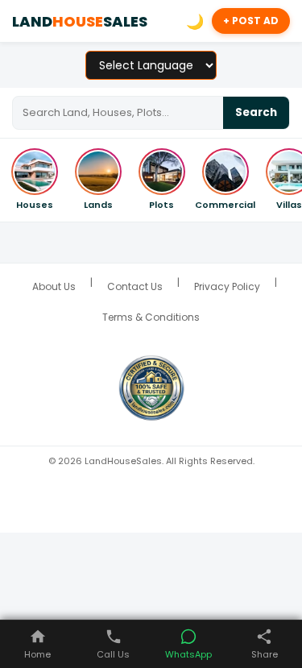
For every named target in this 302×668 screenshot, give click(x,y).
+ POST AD (251, 20)
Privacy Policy (227, 286)
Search (256, 112)
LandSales (79, 21)
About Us (54, 286)
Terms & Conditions (151, 317)
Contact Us (135, 286)
